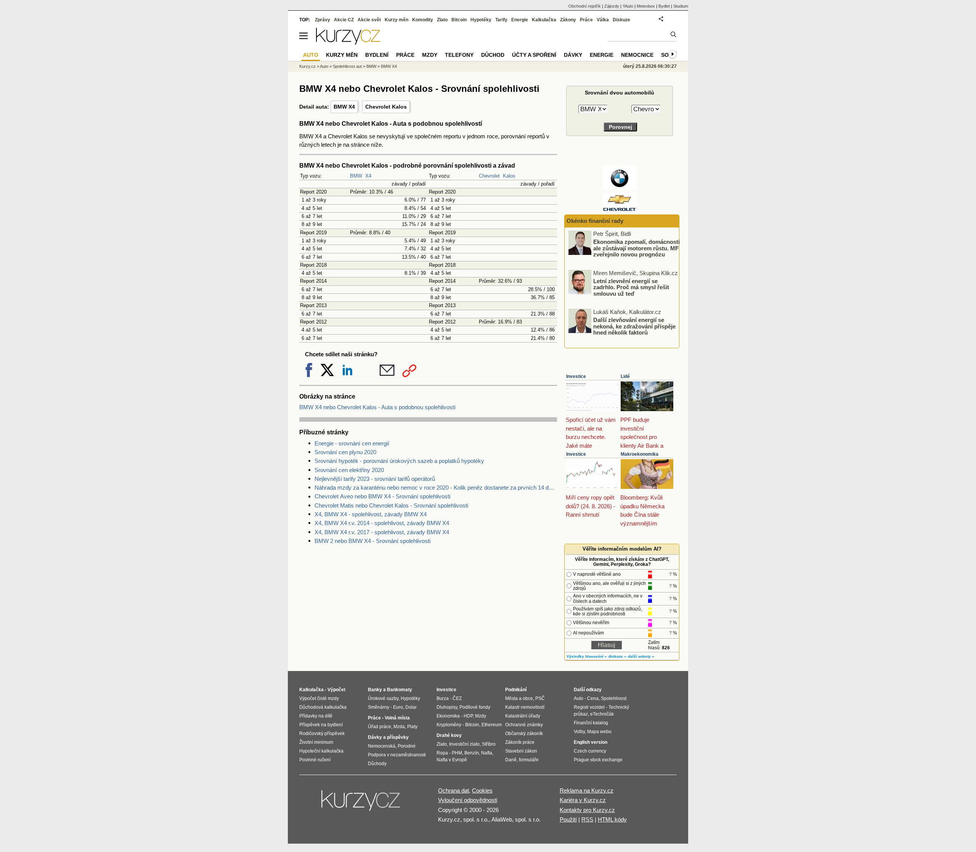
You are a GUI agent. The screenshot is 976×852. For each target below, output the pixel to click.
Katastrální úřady (522, 716)
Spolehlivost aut (347, 66)
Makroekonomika (639, 454)
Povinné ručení (315, 759)
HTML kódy (612, 819)
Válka (603, 19)
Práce (586, 19)
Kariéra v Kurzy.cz (583, 800)
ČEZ (457, 698)
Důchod (492, 55)
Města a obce (519, 698)
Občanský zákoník (524, 733)
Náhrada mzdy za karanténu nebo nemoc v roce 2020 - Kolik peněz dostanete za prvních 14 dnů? (436, 487)
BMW (356, 176)
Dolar (411, 707)
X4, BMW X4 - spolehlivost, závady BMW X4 (371, 514)
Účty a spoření (534, 55)
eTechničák (602, 714)
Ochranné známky (524, 724)
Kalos (509, 176)
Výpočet (336, 689)
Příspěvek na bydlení (321, 724)
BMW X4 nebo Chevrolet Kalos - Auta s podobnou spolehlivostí (377, 407)
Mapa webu (599, 731)
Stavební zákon (521, 751)
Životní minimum (316, 742)
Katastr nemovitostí (524, 707)
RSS (587, 819)
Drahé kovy (449, 735)
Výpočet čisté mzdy (319, 698)
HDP (468, 716)
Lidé (625, 376)
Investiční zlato (464, 744)
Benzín (471, 753)
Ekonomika (448, 716)
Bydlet (664, 6)
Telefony (459, 55)
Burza (443, 698)
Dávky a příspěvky (388, 737)
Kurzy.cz (307, 66)
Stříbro (489, 744)
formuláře (529, 759)
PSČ (540, 698)
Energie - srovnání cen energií (352, 443)
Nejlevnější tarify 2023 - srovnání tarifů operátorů (375, 479)
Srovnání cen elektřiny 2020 (349, 470)
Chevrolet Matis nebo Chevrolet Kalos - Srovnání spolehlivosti (391, 505)
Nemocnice (637, 55)
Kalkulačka (544, 19)
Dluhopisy (447, 707)
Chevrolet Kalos (386, 107)
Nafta (486, 753)
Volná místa (397, 718)
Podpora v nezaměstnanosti (397, 755)
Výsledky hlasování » (587, 656)
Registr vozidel (589, 707)
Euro (398, 707)
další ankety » (641, 656)
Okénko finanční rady (595, 221)
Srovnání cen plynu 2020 (345, 452)
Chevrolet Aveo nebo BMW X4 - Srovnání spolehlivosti (382, 496)
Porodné (407, 746)
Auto (324, 66)
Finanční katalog (591, 722)
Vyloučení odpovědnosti (467, 800)
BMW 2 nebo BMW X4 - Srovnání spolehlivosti (372, 541)
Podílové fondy (474, 707)
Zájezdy (611, 6)
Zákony (568, 19)
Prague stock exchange (598, 759)
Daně (511, 759)
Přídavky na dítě (315, 716)
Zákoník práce (520, 742)
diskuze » (617, 656)
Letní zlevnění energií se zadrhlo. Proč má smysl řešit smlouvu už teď (631, 286)
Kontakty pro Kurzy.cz (587, 810)
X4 (368, 176)
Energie (519, 19)
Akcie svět (369, 19)
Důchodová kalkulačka (323, 707)
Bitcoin (459, 19)
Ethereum (492, 724)
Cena (593, 698)
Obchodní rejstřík (584, 6)
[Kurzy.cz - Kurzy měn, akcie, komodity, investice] (348, 42)
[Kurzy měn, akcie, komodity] (361, 803)
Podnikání (516, 689)
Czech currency (590, 751)
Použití (568, 819)
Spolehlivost (613, 698)
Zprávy (322, 19)
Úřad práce (379, 726)
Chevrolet (489, 176)
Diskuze (621, 19)
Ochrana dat (453, 790)
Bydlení (376, 55)
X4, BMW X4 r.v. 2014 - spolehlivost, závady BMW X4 (382, 523)
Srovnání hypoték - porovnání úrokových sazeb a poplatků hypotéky (399, 461)
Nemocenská (381, 746)
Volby (579, 731)
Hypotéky (480, 19)
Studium (680, 6)
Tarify (501, 19)
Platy (412, 726)
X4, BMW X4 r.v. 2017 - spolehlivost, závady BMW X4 (382, 532)
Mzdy (429, 55)
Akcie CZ (344, 19)
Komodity (422, 19)
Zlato (442, 19)
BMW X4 (344, 107)
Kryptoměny (449, 724)
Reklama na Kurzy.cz (586, 790)
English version (590, 742)
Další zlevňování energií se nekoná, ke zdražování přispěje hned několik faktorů (634, 326)
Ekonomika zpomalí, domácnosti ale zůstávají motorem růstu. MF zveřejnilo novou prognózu (636, 248)
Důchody (377, 763)
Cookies (482, 790)
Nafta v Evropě (452, 759)
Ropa (442, 753)
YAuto (628, 6)
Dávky (573, 55)
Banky (375, 689)
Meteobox (646, 6)
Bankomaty (399, 689)
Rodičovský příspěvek (322, 733)
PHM (457, 753)
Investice (576, 376)
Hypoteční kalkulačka (321, 751)
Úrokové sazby (383, 698)
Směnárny (378, 707)
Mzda (399, 726)
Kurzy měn (396, 19)
